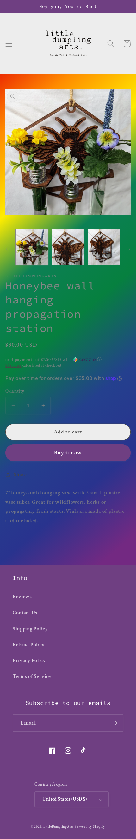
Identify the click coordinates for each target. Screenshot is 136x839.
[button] (9, 44)
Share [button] (20, 475)
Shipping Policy (30, 629)
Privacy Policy (29, 660)
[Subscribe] (115, 723)
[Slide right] (129, 249)
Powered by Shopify (90, 827)
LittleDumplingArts (58, 827)
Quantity (15, 391)
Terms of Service (32, 676)
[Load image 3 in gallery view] (104, 247)
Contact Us (25, 612)
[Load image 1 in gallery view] (32, 247)
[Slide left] (7, 249)
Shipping (13, 365)
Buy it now (68, 452)
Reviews (22, 597)
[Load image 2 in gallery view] (68, 247)
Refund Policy (29, 644)
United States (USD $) (64, 799)
